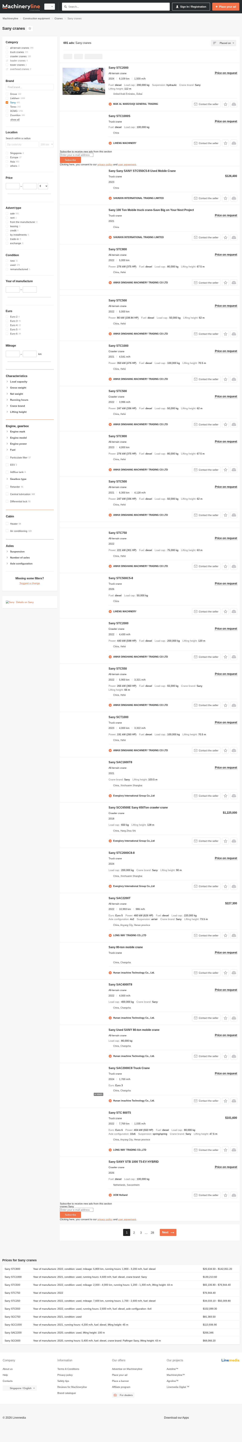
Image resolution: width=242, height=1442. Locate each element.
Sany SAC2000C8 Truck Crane (129, 1068)
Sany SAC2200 (13, 1332)
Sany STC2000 (118, 67)
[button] (225, 104)
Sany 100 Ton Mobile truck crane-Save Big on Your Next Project (151, 210)
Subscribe (70, 160)
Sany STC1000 (118, 345)
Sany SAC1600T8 (120, 762)
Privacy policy (65, 1375)
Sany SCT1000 (118, 717)
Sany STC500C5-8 (121, 578)
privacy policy (104, 164)
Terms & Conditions (68, 1368)
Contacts (8, 1381)
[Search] (65, 6)
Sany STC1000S (119, 116)
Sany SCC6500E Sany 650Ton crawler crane (138, 807)
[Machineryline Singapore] (21, 6)
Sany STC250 (12, 1300)
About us (8, 1368)
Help (5, 1375)
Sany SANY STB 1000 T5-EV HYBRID (134, 1161)
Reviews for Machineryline (72, 1387)
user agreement (127, 164)
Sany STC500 (118, 300)
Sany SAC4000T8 (120, 984)
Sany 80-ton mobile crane (126, 947)
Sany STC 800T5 (120, 1112)
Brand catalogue (66, 1393)
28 (152, 1232)
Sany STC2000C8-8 (122, 852)
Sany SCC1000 (13, 1324)
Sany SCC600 (12, 1340)
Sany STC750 (118, 532)
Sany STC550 (118, 668)
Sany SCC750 (12, 1316)
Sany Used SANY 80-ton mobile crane (134, 1029)
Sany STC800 (118, 249)
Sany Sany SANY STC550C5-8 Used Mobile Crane (142, 170)
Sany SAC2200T (120, 898)
